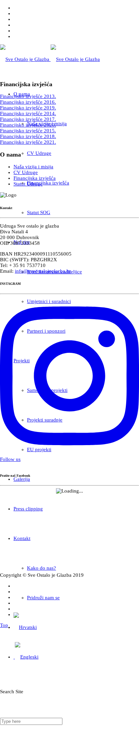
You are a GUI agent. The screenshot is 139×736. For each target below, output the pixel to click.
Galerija (21, 479)
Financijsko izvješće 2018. (28, 136)
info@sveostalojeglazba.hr (43, 271)
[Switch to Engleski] (25, 657)
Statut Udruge (28, 184)
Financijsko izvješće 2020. (28, 125)
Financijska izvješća (48, 183)
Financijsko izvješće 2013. (28, 96)
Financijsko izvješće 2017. (28, 119)
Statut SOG (38, 212)
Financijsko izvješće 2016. (28, 102)
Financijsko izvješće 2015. (28, 130)
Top (4, 625)
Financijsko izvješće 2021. (28, 142)
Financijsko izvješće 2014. (28, 113)
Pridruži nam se (43, 597)
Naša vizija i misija (33, 166)
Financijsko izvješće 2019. (28, 107)
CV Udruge (39, 153)
